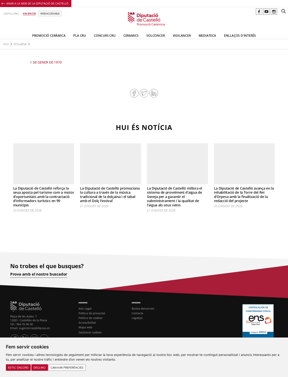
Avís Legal (85, 308)
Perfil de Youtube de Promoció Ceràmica (266, 11)
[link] (144, 19)
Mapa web (85, 327)
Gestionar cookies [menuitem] (90, 332)
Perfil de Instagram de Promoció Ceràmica (274, 11)
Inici (6, 44)
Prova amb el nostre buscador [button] (38, 274)
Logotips (137, 318)
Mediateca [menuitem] (207, 35)
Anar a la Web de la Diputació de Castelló (37, 3)
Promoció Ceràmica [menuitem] (49, 35)
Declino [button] (40, 367)
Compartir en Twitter (144, 93)
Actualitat (20, 44)
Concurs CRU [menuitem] (105, 35)
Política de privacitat (92, 313)
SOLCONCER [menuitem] (155, 35)
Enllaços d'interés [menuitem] (240, 35)
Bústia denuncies (143, 308)
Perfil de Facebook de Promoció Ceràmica (259, 11)
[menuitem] (102, 308)
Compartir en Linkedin (153, 93)
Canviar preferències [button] (67, 367)
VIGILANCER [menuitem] (182, 35)
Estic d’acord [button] (18, 367)
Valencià (29, 13)
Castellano (11, 13)
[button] (283, 11)
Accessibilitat (87, 322)
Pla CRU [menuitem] (79, 35)
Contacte (137, 313)
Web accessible (50, 13)
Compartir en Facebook (134, 93)
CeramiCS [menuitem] (131, 35)
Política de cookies (90, 318)
